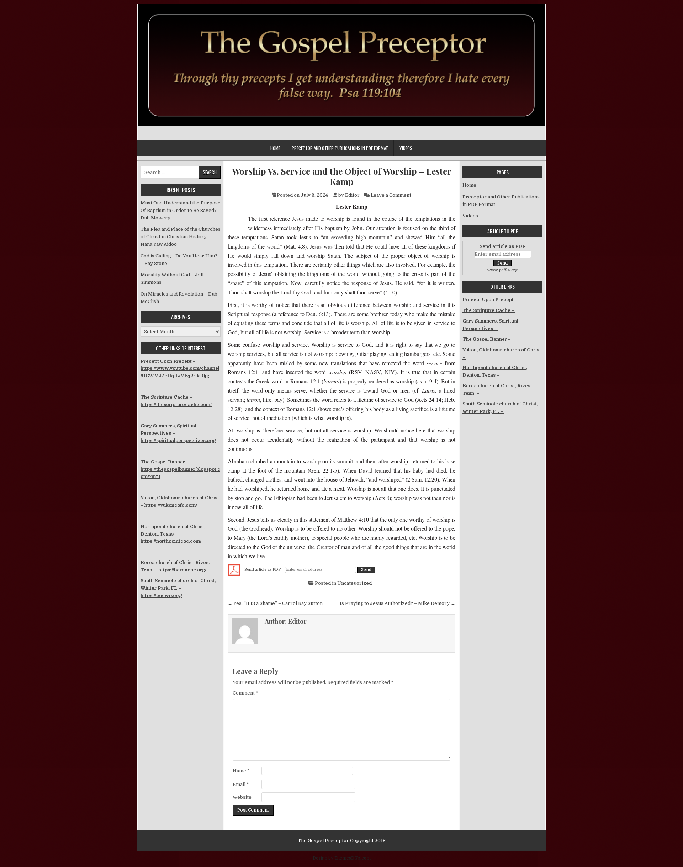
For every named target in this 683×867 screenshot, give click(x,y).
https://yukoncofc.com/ (170, 505)
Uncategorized (354, 583)
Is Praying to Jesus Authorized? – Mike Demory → (397, 603)
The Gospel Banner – (487, 339)
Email (241, 784)
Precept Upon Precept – (490, 299)
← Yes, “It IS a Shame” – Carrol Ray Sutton (275, 603)
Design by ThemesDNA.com (342, 858)
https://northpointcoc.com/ (171, 541)
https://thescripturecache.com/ (176, 404)
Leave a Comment (391, 195)
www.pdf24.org (502, 270)
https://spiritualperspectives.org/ (178, 440)
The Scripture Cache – (488, 310)
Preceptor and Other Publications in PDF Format (340, 147)
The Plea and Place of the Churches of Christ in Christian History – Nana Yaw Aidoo (181, 237)
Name (241, 770)
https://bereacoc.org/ (182, 570)
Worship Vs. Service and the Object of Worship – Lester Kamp (341, 176)
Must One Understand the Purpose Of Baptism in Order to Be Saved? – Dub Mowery (181, 210)
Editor (352, 195)
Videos (405, 147)
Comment (245, 693)
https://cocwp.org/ (161, 595)
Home (275, 147)
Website (242, 797)
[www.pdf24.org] (234, 570)
